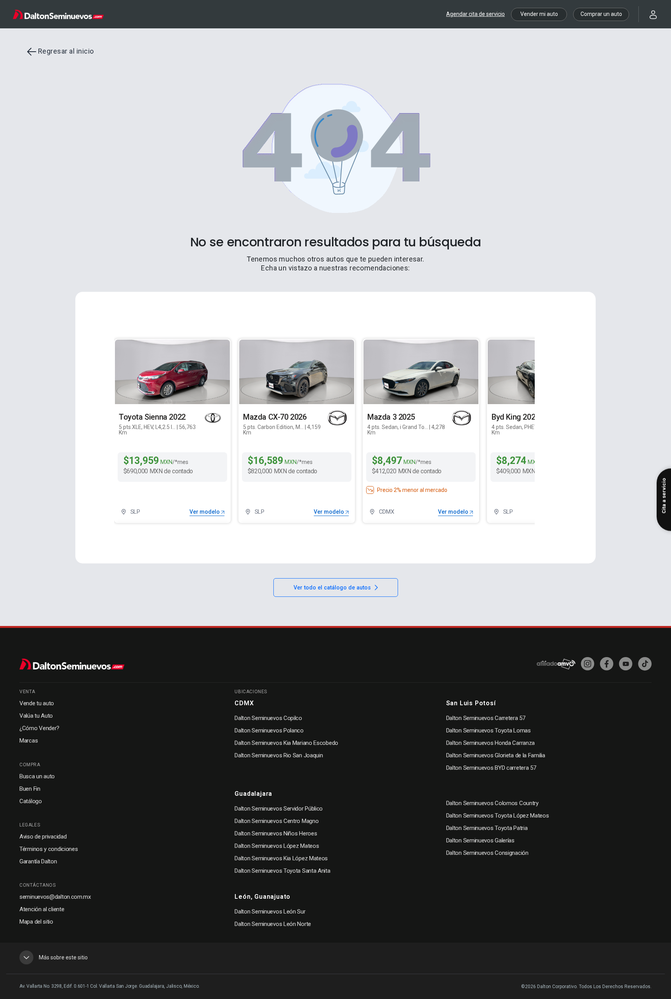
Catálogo (30, 801)
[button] (648, 13)
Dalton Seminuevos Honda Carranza (490, 742)
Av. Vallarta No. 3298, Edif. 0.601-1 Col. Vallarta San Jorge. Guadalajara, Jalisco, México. (109, 986)
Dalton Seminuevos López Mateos (277, 845)
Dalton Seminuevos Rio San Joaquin (279, 755)
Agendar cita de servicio (475, 14)
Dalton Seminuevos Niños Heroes (276, 833)
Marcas (28, 740)
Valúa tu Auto (36, 715)
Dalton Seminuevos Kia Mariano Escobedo (286, 742)
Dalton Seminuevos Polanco (269, 730)
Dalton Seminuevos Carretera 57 (485, 718)
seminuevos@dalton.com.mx (55, 896)
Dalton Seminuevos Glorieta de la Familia (495, 755)
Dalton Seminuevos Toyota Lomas (488, 730)
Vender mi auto (539, 14)
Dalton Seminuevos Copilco (268, 718)
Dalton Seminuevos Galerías (480, 840)
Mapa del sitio (36, 921)
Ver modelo (205, 512)
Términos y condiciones (48, 849)
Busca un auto (37, 776)
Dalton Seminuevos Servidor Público (279, 808)
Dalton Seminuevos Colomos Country (492, 803)
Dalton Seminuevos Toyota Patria (487, 828)
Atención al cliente (41, 909)
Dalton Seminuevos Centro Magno (276, 821)
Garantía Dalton (38, 861)
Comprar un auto (601, 14)
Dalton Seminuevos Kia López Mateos (281, 858)
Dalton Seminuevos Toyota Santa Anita (282, 870)
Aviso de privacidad (42, 836)
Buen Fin (29, 788)
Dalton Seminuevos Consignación (487, 852)
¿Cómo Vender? (39, 728)
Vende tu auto (36, 703)
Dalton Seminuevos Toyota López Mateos (497, 815)
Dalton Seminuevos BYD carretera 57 (491, 767)
